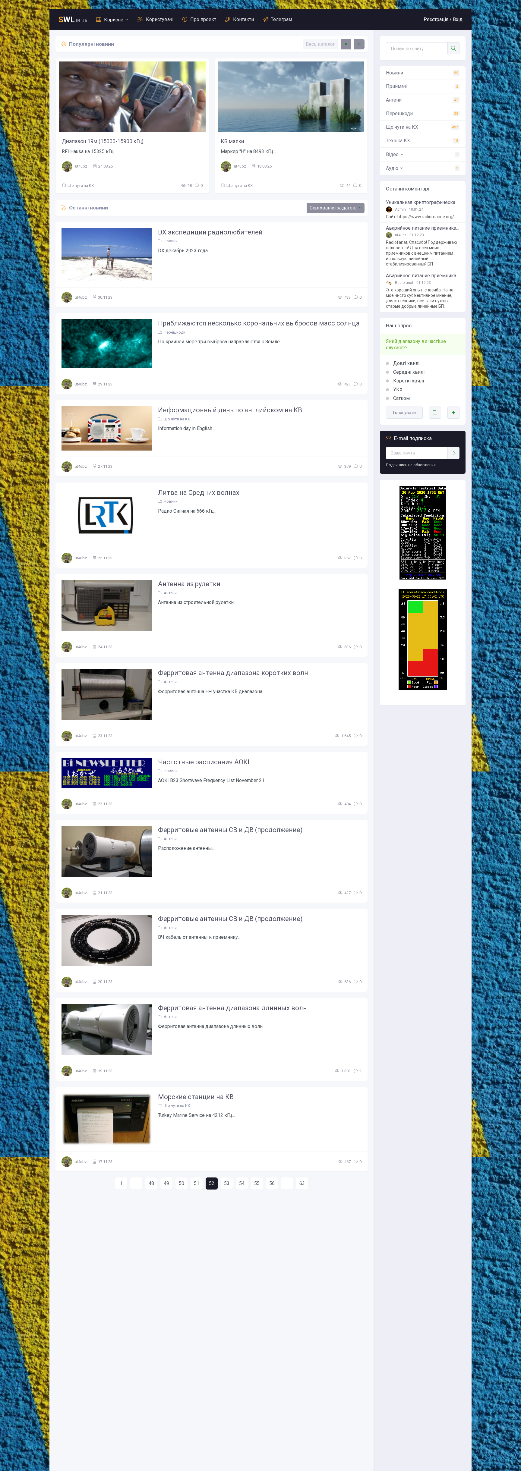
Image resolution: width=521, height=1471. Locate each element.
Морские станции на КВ (196, 1097)
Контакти (243, 19)
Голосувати (404, 412)
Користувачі (159, 19)
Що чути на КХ (81, 185)
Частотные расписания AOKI (203, 762)
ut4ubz (81, 166)
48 (151, 1183)
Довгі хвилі (405, 363)
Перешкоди (174, 332)
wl (72, 19)
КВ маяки (232, 141)
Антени (170, 593)
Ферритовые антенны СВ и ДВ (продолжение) (230, 830)
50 (181, 1183)
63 (302, 1183)
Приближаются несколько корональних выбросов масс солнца (259, 323)
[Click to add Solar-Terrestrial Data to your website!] (422, 578)
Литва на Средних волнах (198, 492)
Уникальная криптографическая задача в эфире (422, 202)
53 (226, 1183)
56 (272, 1183)
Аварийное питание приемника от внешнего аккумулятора (422, 228)
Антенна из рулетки (189, 584)
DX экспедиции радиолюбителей (210, 232)
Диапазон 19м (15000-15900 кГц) (103, 141)
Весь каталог (320, 44)
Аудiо (392, 168)
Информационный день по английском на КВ (230, 410)
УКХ (397, 389)
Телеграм (281, 19)
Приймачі (396, 86)
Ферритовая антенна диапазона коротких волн (233, 673)
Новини (171, 241)
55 (257, 1183)
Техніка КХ (398, 140)
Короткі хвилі (408, 381)
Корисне (113, 20)
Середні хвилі (408, 372)
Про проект (203, 19)
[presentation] (346, 44)
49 (166, 1183)
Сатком (401, 398)
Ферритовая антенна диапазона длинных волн (232, 1008)
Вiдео (392, 154)
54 (242, 1183)
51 (196, 1183)
